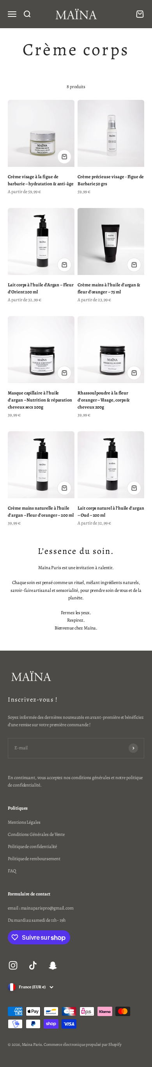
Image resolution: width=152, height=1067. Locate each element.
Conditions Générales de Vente (36, 834)
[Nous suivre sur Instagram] (13, 965)
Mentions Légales (24, 822)
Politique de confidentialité (32, 846)
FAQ (12, 871)
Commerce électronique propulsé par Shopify (83, 1044)
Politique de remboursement (34, 858)
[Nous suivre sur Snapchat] (53, 965)
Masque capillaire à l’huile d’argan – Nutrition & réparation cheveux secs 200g (40, 400)
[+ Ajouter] (64, 157)
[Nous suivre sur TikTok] (33, 965)
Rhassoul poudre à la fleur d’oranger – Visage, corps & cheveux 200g (104, 400)
